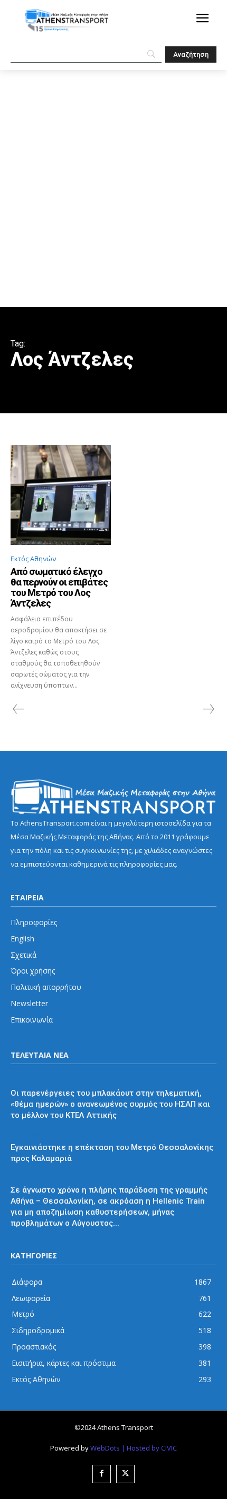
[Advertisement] (113, 188)
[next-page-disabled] (208, 709)
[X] (125, 1474)
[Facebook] (101, 1474)
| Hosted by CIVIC (149, 1448)
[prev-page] (19, 709)
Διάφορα (26, 1079)
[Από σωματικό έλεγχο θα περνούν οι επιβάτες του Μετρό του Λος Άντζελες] (61, 495)
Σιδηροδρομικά (37, 1176)
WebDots (105, 1448)
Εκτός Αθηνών (33, 558)
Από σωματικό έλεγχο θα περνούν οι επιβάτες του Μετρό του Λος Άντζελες (59, 587)
